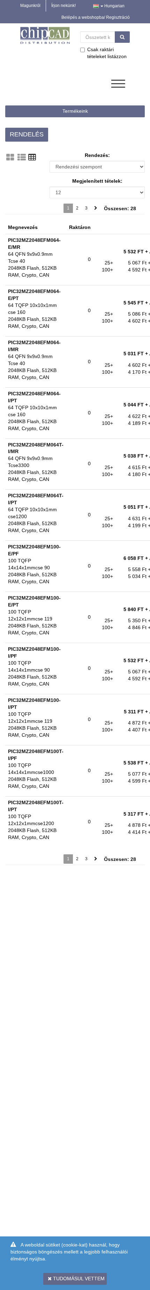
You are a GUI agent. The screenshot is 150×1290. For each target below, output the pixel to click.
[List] (21, 157)
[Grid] (10, 157)
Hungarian (114, 5)
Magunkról (30, 5)
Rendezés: (97, 155)
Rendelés (27, 134)
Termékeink (75, 111)
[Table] (32, 157)
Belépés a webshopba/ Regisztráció (95, 17)
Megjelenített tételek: (97, 181)
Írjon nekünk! (63, 5)
